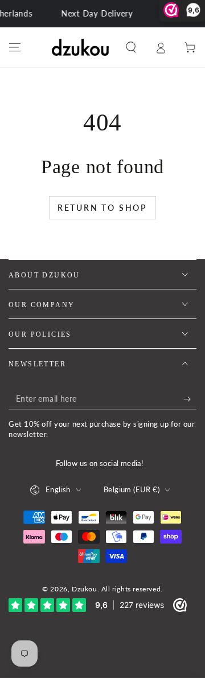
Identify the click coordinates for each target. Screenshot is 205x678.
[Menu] (15, 47)
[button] (131, 47)
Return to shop (102, 208)
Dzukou (84, 589)
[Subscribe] (189, 398)
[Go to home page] (80, 47)
